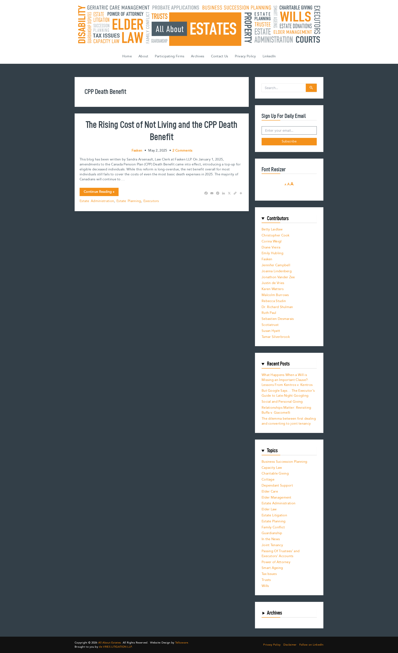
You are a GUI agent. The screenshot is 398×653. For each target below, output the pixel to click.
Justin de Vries (273, 283)
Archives (197, 56)
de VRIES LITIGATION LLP (115, 647)
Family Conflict (273, 527)
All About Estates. (110, 643)
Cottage (268, 479)
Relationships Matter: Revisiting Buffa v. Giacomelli (286, 410)
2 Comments (182, 150)
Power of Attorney (276, 562)
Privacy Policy (245, 56)
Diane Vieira (271, 247)
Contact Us (219, 56)
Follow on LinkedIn (311, 645)
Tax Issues (269, 574)
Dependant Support (277, 485)
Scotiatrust (270, 325)
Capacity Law (272, 467)
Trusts (266, 580)
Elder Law (269, 509)
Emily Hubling (272, 253)
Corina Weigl (272, 241)
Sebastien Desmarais (278, 319)
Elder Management (276, 497)
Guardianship (272, 533)
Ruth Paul (269, 313)
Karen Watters (273, 289)
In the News (271, 539)
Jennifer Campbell (276, 265)
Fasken (267, 259)
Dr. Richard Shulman (277, 307)
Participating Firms (169, 56)
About (143, 56)
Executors (151, 201)
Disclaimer (290, 645)
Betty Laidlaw (272, 229)
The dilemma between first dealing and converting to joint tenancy (289, 421)
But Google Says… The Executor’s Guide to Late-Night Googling (288, 393)
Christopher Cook (276, 235)
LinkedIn (269, 56)
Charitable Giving (275, 473)
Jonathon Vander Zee (278, 277)
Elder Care (270, 491)
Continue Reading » (99, 192)
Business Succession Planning (284, 461)
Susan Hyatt (271, 331)
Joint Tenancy (272, 545)
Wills (265, 586)
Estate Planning (128, 201)
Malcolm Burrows (275, 295)
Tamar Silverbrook (276, 337)
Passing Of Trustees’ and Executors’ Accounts (281, 554)
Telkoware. (182, 643)
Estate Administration (97, 201)
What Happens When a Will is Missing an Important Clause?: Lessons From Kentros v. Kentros (287, 380)
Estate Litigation (274, 515)
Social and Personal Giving (282, 401)
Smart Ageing (272, 568)
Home (127, 56)
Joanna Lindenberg (277, 271)
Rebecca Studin (274, 301)
